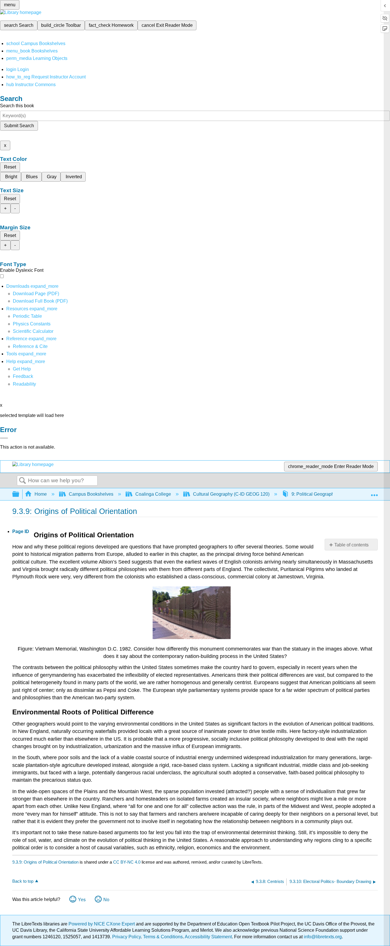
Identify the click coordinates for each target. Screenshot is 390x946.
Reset (10, 167)
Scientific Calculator (33, 331)
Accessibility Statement (208, 936)
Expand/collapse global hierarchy (19, 494)
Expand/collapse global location (374, 492)
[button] (23, 376)
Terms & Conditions (163, 936)
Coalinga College (153, 494)
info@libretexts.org (322, 936)
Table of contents (351, 544)
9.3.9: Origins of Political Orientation (45, 862)
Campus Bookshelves (91, 494)
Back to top (22, 881)
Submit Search (19, 125)
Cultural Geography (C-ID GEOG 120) (231, 494)
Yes (82, 899)
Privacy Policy (126, 936)
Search (22, 481)
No (106, 899)
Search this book (17, 105)
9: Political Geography (313, 494)
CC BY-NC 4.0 (126, 862)
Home (40, 494)
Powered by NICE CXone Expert (102, 923)
